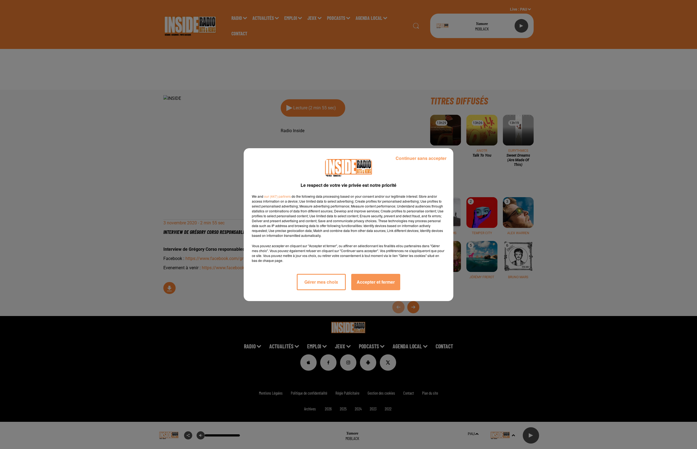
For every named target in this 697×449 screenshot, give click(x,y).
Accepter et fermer (376, 282)
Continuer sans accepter (421, 158)
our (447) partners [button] (277, 196)
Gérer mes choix (321, 282)
